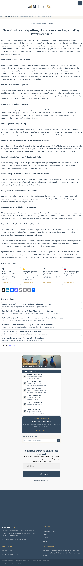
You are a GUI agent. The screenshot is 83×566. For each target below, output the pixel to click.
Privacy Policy (7, 551)
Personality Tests (49, 531)
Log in (45, 541)
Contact (46, 538)
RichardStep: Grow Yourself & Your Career (41, 5)
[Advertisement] (41, 510)
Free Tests (19, 564)
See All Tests (41, 430)
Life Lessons (13, 345)
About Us (46, 535)
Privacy (4, 564)
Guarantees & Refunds (10, 554)
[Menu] (80, 3)
